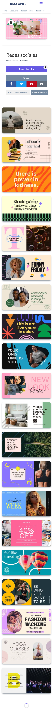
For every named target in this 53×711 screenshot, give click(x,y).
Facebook (40, 11)
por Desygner (12, 60)
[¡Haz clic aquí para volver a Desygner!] (18, 5)
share (26, 78)
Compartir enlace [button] (39, 92)
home (4, 11)
